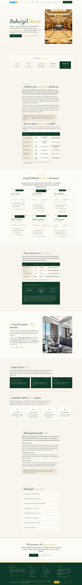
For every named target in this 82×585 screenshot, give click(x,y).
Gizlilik (46, 576)
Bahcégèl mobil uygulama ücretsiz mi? (32, 513)
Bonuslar (50, 2)
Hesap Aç (33, 555)
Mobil (55, 2)
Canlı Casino (43, 2)
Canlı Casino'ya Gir (17, 347)
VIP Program (47, 572)
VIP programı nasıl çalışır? (30, 527)
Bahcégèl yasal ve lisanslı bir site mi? (32, 494)
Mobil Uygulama (48, 571)
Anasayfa (27, 2)
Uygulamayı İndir (41, 236)
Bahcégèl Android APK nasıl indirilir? (32, 522)
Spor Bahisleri (62, 211)
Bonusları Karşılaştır (31, 35)
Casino (33, 2)
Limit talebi (65, 576)
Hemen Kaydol (67, 2)
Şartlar (46, 574)
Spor (37, 2)
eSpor (32, 574)
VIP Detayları (62, 236)
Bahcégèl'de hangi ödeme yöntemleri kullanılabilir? (35, 503)
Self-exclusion (60, 576)
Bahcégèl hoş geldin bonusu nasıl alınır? (33, 498)
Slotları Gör (19, 209)
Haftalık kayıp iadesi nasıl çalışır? (32, 508)
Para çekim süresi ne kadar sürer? (31, 518)
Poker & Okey (19, 234)
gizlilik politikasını (48, 581)
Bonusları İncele (46, 555)
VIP (59, 2)
